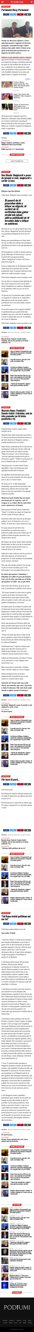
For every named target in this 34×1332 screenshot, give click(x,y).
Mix (20, 1323)
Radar (29, 1320)
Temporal (19, 1320)
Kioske (24, 1320)
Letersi (5, 1323)
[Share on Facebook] (6, 14)
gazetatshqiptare (14, 332)
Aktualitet (11, 1320)
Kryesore (5, 1320)
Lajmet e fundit (26, 332)
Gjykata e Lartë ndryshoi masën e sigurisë (16, 57)
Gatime (24, 1323)
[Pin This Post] (20, 14)
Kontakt (30, 1323)
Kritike (10, 1323)
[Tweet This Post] (13, 14)
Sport (15, 1323)
